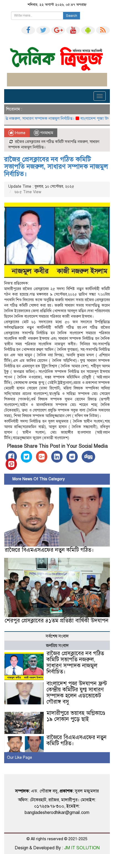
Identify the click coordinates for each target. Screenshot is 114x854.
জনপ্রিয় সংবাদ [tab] (57, 645)
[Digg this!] (88, 457)
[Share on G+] (41, 457)
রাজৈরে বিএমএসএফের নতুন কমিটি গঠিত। (49, 550)
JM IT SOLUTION (82, 848)
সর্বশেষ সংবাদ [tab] (57, 636)
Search (71, 16)
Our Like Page (19, 757)
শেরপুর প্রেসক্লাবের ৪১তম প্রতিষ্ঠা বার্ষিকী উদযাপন (56, 620)
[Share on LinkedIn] (57, 457)
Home (19, 133)
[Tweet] (26, 457)
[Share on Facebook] (11, 457)
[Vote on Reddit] (72, 457)
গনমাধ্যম (46, 133)
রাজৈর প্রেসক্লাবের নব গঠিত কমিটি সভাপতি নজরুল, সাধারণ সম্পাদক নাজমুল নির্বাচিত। (56, 166)
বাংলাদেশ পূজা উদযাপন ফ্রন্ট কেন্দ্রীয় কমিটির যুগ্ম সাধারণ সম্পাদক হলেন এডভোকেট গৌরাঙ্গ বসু (76, 692)
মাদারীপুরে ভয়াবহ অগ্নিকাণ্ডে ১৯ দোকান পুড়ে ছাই (75, 716)
